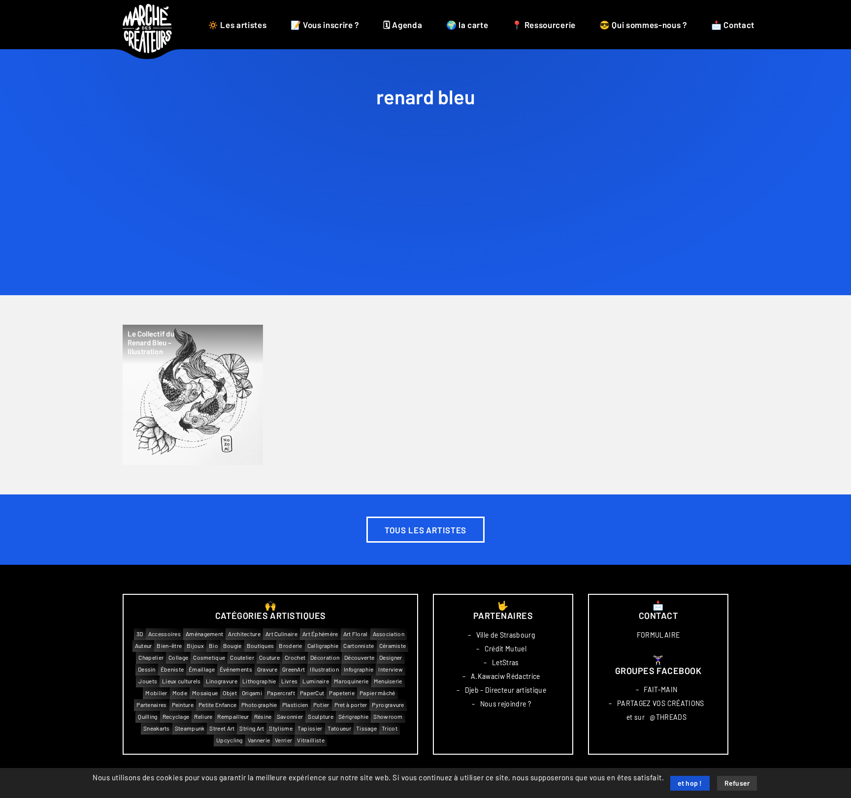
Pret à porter (350, 705)
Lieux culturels (181, 681)
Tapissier (310, 728)
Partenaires (151, 705)
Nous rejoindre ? (505, 704)
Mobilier (156, 693)
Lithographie (259, 681)
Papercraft (281, 693)
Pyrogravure (388, 705)
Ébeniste (172, 669)
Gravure (267, 669)
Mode (179, 693)
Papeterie (342, 693)
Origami (252, 693)
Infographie (358, 669)
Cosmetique (209, 657)
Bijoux (195, 646)
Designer (390, 657)
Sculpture (320, 716)
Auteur (143, 646)
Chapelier (151, 657)
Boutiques (260, 646)
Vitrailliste (311, 740)
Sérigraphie (353, 716)
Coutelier (242, 657)
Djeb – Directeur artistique (505, 690)
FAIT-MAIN (660, 690)
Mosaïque (205, 693)
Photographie (259, 705)
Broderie (290, 646)
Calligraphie (323, 646)
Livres (289, 681)
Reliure (203, 716)
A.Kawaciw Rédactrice (505, 676)
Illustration (324, 669)
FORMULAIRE (658, 635)
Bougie (232, 646)
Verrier (283, 740)
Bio (213, 646)
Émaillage (202, 669)
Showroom (387, 716)
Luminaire (315, 681)
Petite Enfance (217, 705)
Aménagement (204, 634)
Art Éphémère (320, 634)
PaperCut (312, 693)
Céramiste (392, 646)
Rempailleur (233, 716)
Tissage (366, 728)
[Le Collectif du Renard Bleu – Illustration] (193, 395)
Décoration (324, 657)
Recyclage (176, 716)
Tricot (389, 728)
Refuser (737, 783)
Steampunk (190, 728)
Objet (230, 693)
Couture (269, 657)
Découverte (359, 657)
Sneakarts (156, 728)
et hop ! (690, 783)
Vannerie (259, 740)
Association (388, 634)
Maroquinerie (351, 681)
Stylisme (280, 728)
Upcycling (229, 740)
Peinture (183, 705)
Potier (321, 705)
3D (139, 634)
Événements (236, 669)
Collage (178, 657)
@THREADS (668, 717)
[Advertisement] (425, 221)
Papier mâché (377, 693)
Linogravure (221, 681)
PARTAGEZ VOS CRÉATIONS (660, 703)
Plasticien (295, 705)
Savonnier (290, 716)
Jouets (147, 681)
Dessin (147, 669)
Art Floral (355, 634)
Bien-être (169, 646)
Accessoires (164, 634)
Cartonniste (358, 646)
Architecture (244, 634)
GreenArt (293, 669)
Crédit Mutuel (506, 649)
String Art (251, 728)
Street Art (221, 728)
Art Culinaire (281, 634)
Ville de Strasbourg (505, 635)
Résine (263, 716)
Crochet (295, 657)
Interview (390, 669)
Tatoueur (339, 728)
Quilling (147, 716)
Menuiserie (388, 681)
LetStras (505, 663)
